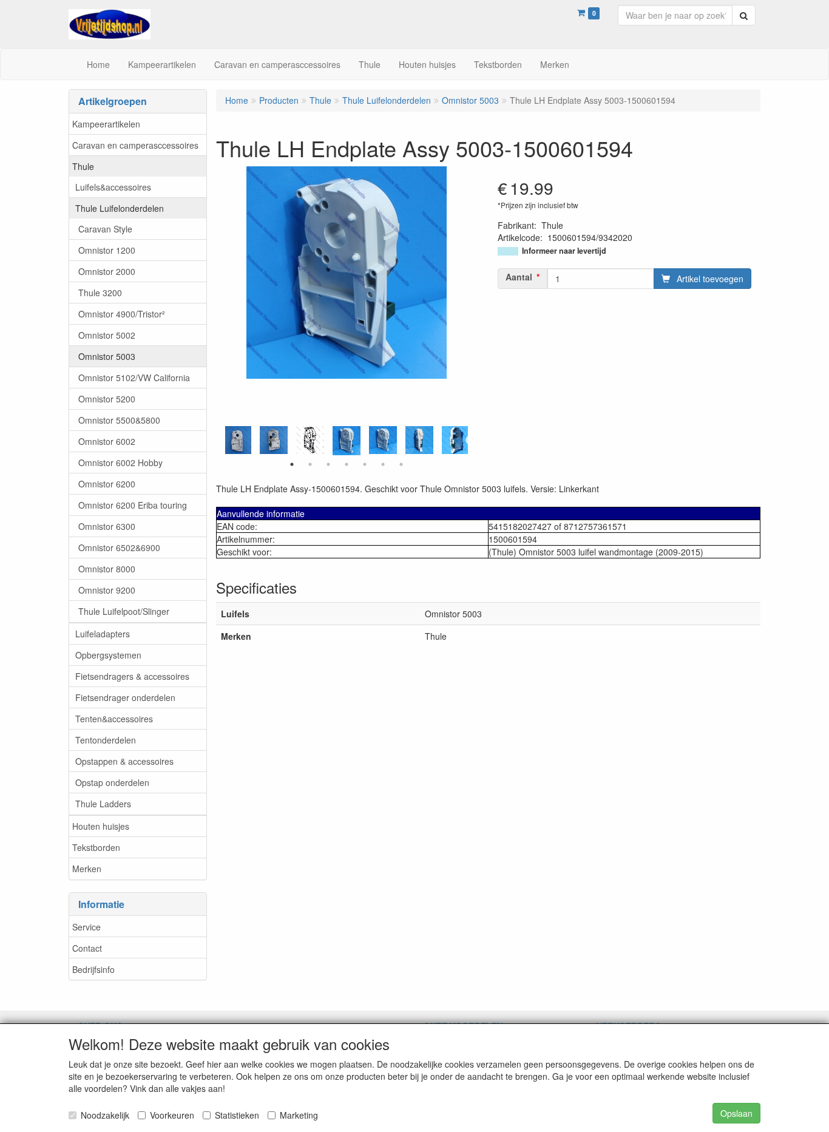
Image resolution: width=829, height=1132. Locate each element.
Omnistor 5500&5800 (119, 420)
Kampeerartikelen (106, 124)
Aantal (519, 277)
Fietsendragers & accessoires (132, 676)
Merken (86, 869)
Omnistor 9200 (106, 590)
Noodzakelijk (105, 1115)
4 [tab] (346, 464)
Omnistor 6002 (106, 441)
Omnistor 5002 (106, 335)
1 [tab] (292, 464)
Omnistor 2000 (106, 271)
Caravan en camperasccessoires (135, 145)
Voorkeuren (172, 1115)
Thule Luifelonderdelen (119, 208)
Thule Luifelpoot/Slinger (123, 611)
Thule (83, 166)
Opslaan (736, 1113)
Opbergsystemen (108, 655)
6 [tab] (383, 464)
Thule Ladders (103, 804)
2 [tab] (310, 464)
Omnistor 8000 (106, 569)
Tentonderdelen (105, 740)
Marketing (299, 1115)
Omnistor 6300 (106, 526)
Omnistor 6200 (106, 484)
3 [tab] (328, 464)
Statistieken (237, 1115)
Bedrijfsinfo (93, 969)
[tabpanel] (346, 441)
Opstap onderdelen (112, 782)
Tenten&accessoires (114, 719)
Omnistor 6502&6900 (119, 547)
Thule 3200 (100, 292)
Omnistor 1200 (106, 250)
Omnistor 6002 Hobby (120, 462)
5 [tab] (365, 464)
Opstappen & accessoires (124, 761)
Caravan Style (105, 229)
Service (86, 927)
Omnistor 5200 (106, 399)
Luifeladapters (102, 634)
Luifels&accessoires (113, 187)
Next (471, 441)
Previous (222, 441)
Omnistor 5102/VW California (134, 377)
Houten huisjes (100, 826)
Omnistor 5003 (106, 356)
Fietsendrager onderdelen (125, 697)
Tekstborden (96, 847)
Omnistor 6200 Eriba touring (132, 505)
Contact (87, 948)
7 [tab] (401, 464)
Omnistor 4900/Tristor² (121, 314)
